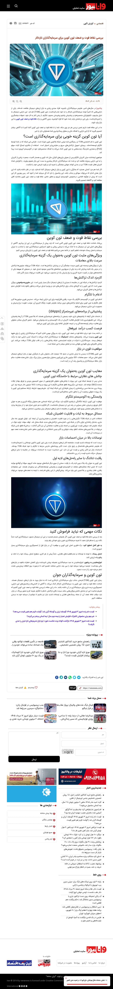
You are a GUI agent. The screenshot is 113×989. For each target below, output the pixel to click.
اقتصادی (99, 23)
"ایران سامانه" (51, 976)
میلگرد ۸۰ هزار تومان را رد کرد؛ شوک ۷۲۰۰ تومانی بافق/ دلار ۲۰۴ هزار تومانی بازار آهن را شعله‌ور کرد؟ (81, 836)
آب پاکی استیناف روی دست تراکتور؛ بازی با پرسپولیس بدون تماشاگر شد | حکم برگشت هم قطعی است (83, 900)
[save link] (15, 23)
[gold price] (2, 329)
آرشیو (84, 963)
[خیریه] (32, 794)
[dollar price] (2, 325)
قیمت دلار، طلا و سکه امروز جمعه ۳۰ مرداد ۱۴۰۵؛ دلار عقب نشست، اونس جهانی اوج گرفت (82, 890)
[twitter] (74, 677)
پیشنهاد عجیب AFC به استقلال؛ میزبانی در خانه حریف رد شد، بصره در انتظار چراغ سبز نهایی (83, 865)
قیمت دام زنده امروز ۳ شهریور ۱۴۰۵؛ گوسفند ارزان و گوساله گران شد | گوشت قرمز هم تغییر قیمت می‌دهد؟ (53, 611)
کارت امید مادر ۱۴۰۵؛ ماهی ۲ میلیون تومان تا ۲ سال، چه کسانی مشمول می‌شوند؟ (81, 804)
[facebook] (56, 677)
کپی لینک (73, 688)
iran (8, 980)
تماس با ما (92, 963)
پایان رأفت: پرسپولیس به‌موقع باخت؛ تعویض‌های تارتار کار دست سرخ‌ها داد (82, 851)
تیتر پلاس (48, 839)
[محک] (32, 776)
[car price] (2, 334)
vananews (25, 980)
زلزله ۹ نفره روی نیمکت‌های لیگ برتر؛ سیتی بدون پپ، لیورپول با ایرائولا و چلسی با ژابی (82, 883)
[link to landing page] (88, 6)
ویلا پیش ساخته (46, 813)
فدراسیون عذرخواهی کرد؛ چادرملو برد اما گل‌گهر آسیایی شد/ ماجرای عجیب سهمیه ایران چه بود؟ (82, 811)
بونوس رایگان (47, 819)
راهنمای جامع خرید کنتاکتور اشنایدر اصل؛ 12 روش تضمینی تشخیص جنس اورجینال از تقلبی (82, 796)
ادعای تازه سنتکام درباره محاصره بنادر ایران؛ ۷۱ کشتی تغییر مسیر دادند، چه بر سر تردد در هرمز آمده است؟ (81, 858)
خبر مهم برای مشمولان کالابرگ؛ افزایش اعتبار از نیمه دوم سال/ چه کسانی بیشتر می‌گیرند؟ (60, 616)
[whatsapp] (70, 677)
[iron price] (2, 339)
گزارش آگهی (88, 23)
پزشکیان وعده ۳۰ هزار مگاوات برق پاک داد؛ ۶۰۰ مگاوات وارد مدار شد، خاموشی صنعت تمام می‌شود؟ (81, 843)
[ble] (61, 677)
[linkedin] (65, 677)
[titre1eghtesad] (19, 963)
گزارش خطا (19, 687)
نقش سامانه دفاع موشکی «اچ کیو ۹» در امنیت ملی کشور (86, 980)
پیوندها (77, 963)
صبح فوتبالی (47, 832)
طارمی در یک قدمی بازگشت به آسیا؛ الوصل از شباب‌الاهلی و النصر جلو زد (83, 919)
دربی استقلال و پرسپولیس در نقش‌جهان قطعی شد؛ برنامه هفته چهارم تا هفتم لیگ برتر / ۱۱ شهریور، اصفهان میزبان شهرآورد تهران (81, 910)
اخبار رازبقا (48, 826)
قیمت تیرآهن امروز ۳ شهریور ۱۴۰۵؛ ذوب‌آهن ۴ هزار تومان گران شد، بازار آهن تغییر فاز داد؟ (81, 829)
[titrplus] (44, 963)
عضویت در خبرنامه (65, 963)
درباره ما (102, 963)
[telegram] (78, 677)
